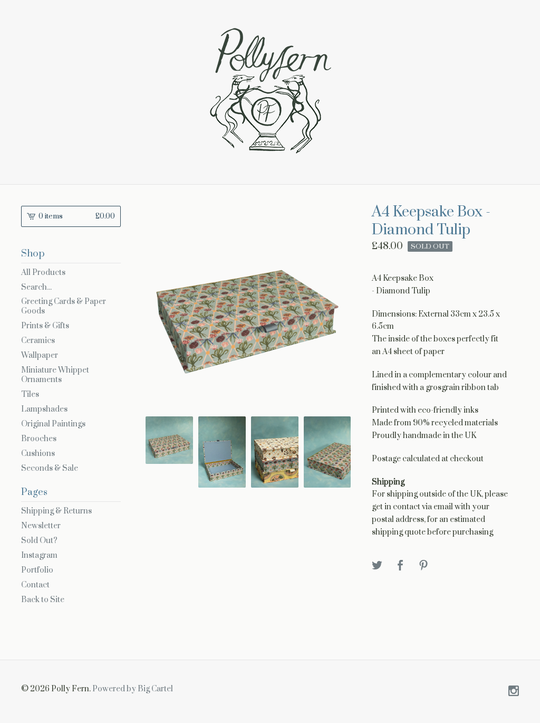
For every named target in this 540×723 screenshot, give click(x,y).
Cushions (38, 454)
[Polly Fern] (270, 90)
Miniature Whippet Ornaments (55, 375)
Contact (35, 585)
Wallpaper (39, 355)
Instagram (39, 555)
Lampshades (44, 409)
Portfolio (37, 570)
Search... (36, 287)
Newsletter (41, 526)
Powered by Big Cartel (132, 689)
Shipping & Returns (56, 511)
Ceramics (38, 341)
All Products (43, 273)
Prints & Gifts (45, 326)
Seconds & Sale (49, 468)
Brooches (38, 439)
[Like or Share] (400, 566)
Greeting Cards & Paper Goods (63, 306)
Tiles (30, 394)
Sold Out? (39, 541)
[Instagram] (513, 692)
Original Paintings (53, 424)
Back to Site (42, 600)
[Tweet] (377, 566)
